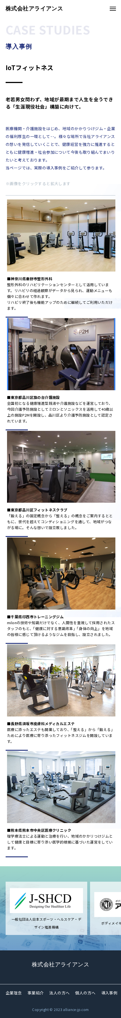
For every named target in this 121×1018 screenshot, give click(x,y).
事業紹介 (36, 993)
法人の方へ (59, 993)
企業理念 (14, 993)
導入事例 (109, 993)
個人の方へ (85, 993)
